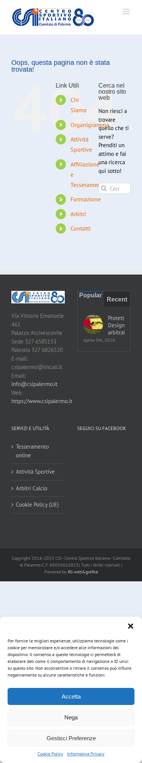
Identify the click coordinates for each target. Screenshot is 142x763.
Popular (90, 295)
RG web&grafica (83, 572)
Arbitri (78, 214)
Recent (117, 299)
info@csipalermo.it (34, 384)
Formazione (85, 199)
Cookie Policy (50, 754)
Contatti (80, 228)
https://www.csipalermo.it (41, 401)
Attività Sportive (35, 471)
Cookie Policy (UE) (37, 504)
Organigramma (89, 125)
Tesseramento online (32, 451)
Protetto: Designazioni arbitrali (116, 325)
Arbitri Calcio (31, 488)
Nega (71, 717)
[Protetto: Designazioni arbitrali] (93, 324)
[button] (130, 626)
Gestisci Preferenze (71, 738)
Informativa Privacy (86, 754)
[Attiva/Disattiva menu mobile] (127, 12)
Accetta (71, 696)
